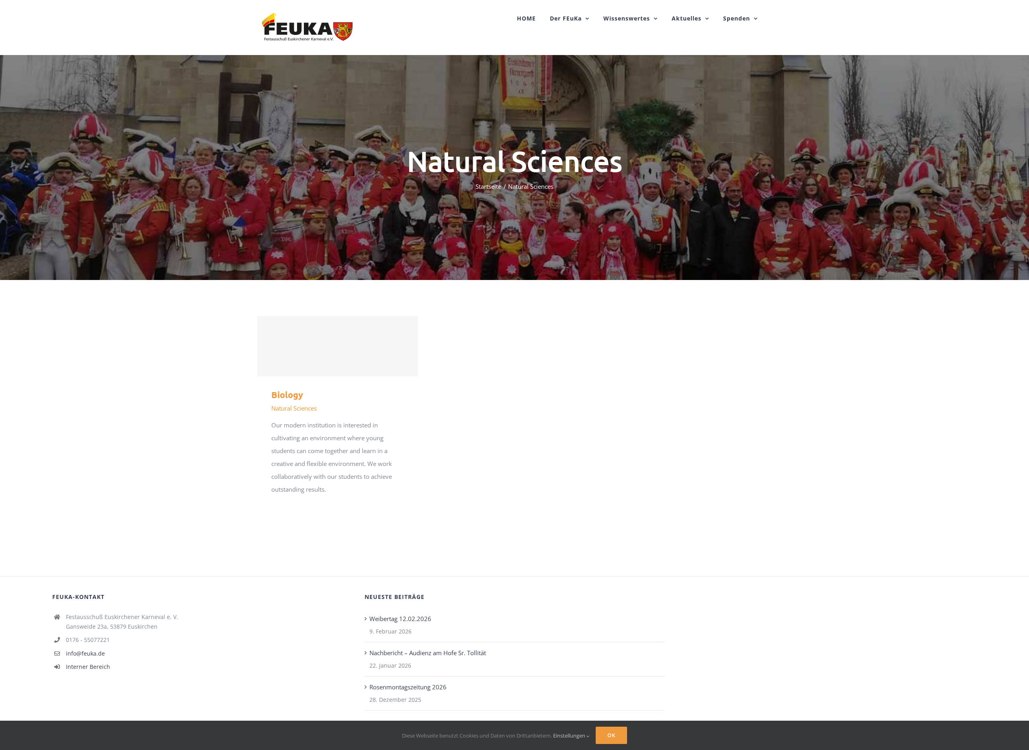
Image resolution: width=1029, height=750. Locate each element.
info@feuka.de (85, 653)
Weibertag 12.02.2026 (400, 619)
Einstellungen (569, 735)
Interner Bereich (88, 666)
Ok (611, 735)
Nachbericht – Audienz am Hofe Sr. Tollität (427, 653)
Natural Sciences (294, 408)
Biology (338, 346)
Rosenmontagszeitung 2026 (408, 687)
